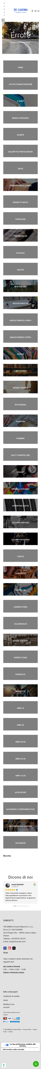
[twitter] (14, 948)
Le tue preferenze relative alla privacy (23, 1045)
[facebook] (5, 948)
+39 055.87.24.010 (18, 939)
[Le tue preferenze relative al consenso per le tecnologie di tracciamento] (4, 1065)
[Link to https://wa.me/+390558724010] (36, 1064)
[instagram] (9, 948)
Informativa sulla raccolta (13, 1049)
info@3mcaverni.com (17, 942)
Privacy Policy (27, 1029)
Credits (10, 1031)
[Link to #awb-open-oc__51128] (5, 20)
